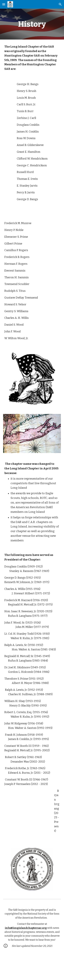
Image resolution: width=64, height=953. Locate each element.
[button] (3, 4)
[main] (32, 24)
